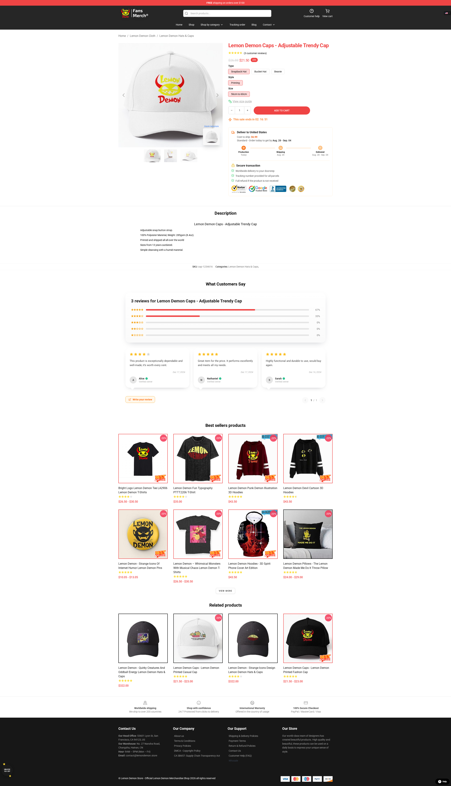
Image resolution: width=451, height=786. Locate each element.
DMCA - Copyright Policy (187, 750)
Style (231, 77)
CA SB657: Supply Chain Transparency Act (197, 755)
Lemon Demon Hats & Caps (176, 36)
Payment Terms (237, 740)
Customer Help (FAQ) (240, 755)
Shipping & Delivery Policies (243, 736)
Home (122, 36)
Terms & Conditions (184, 740)
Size (230, 88)
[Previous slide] (124, 95)
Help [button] (445, 781)
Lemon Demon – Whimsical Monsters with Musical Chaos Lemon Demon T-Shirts (196, 568)
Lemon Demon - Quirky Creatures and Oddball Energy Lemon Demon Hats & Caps (141, 672)
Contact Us (235, 750)
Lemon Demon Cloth (142, 36)
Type (231, 66)
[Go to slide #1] (152, 155)
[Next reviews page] (322, 400)
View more (225, 591)
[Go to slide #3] (188, 155)
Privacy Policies (182, 745)
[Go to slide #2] (170, 155)
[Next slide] (217, 95)
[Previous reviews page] (305, 400)
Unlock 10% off (7, 770)
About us (179, 736)
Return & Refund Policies (242, 745)
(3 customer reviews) (255, 53)
